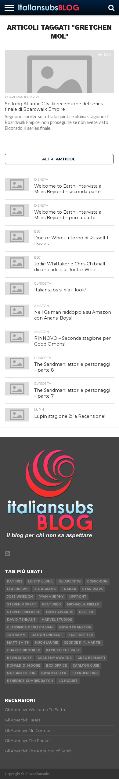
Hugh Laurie (46, 643)
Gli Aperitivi (69, 581)
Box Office (56, 666)
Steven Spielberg (23, 612)
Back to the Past (63, 650)
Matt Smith (18, 643)
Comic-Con (97, 581)
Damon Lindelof (47, 635)
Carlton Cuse (86, 666)
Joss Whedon (20, 597)
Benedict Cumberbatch (30, 681)
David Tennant (21, 620)
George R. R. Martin (82, 643)
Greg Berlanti (91, 658)
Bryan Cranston (75, 627)
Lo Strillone (40, 581)
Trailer (69, 589)
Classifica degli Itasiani (30, 627)
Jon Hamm (16, 635)
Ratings (14, 581)
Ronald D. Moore (23, 666)
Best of (86, 612)
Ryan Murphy (50, 597)
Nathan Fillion (21, 673)
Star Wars (92, 589)
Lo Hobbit (68, 681)
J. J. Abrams (45, 589)
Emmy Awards (59, 612)
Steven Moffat (21, 604)
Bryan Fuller (54, 673)
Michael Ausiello (83, 604)
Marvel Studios (56, 620)
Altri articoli (59, 159)
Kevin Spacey (19, 658)
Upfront (77, 597)
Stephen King (85, 673)
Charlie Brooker (23, 650)
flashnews (17, 589)
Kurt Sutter (80, 635)
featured (51, 604)
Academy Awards (55, 658)
